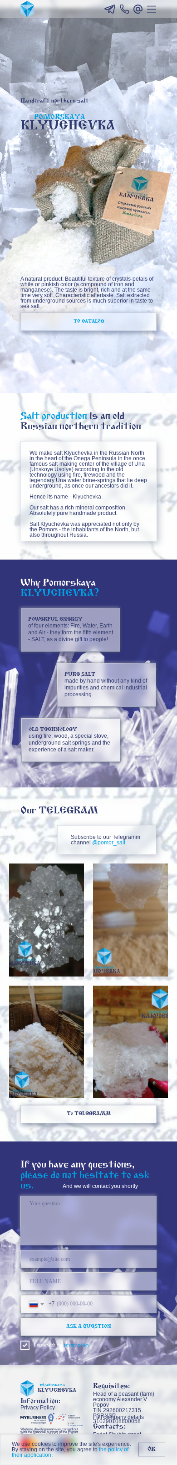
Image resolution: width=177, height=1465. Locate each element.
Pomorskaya (52, 1385)
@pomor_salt (108, 842)
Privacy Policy (37, 1407)
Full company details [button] (118, 1417)
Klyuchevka (57, 1390)
